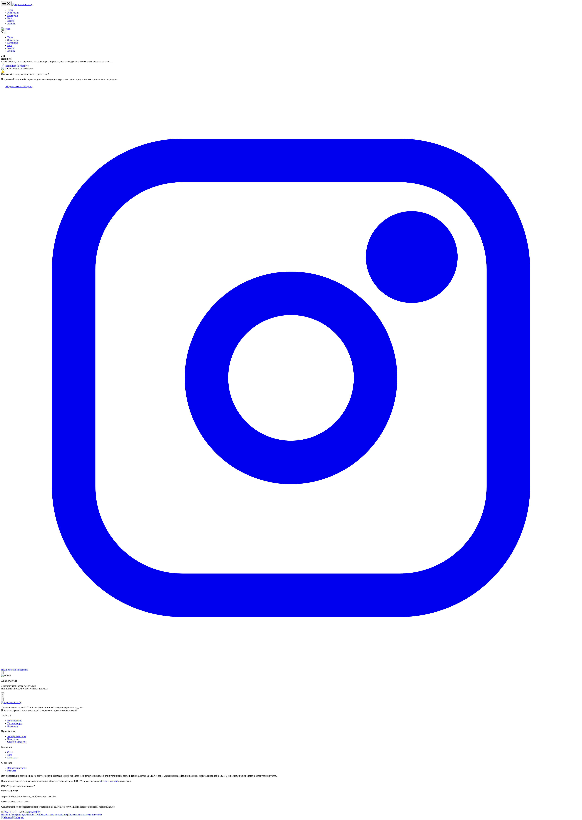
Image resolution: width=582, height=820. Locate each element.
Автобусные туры (16, 736)
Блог (9, 18)
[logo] (22, 4)
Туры (10, 10)
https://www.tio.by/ (108, 781)
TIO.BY (7, 812)
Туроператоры (14, 723)
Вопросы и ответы (17, 768)
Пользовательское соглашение (51, 814)
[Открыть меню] (6, 3)
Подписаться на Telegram (18, 86)
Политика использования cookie (85, 814)
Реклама (11, 770)
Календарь (12, 15)
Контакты (12, 757)
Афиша (11, 23)
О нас (10, 752)
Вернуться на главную (17, 65)
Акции (10, 21)
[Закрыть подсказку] (2, 672)
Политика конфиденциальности (17, 814)
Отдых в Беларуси (16, 742)
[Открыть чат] (2, 695)
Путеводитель (14, 720)
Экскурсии (13, 12)
